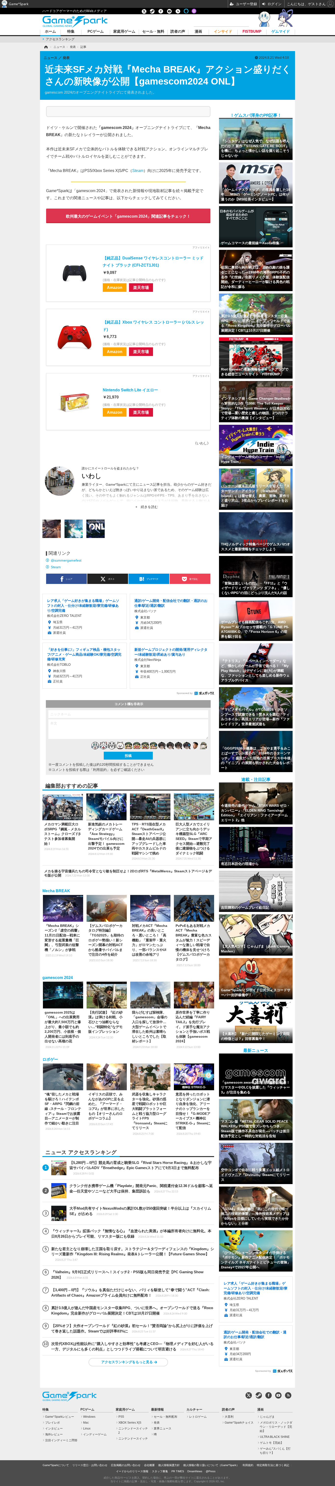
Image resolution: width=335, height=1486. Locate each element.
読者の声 (177, 31)
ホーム (50, 31)
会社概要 (149, 1465)
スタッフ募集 (160, 1471)
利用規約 (248, 1465)
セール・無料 (153, 31)
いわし (92, 476)
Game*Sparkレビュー (59, 1416)
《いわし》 (201, 443)
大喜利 (229, 1416)
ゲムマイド (280, 31)
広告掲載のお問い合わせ (126, 1465)
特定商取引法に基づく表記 (273, 1465)
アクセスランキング (60, 39)
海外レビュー (54, 1434)
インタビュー (54, 1428)
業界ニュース (162, 1428)
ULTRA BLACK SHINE (275, 1437)
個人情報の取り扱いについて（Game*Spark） (211, 1465)
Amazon (114, 287)
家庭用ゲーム (124, 31)
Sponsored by (185, 693)
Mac (86, 1422)
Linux (86, 1428)
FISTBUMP (252, 31)
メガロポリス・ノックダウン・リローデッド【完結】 (276, 1427)
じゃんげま (267, 1416)
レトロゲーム (198, 1416)
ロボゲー (50, 1059)
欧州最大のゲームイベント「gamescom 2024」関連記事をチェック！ (128, 216)
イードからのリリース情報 (132, 1471)
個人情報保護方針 (169, 1465)
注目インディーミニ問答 (61, 1440)
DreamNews (194, 1471)
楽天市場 (141, 287)
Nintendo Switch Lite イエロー (130, 390)
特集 (71, 31)
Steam (137, 170)
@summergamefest (66, 560)
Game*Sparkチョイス (239, 1422)
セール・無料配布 (165, 1416)
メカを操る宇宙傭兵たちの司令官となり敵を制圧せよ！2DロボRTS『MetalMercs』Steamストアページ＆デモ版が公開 (128, 873)
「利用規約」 (100, 770)
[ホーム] (45, 47)
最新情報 (157, 1409)
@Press (211, 1471)
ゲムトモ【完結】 (271, 1442)
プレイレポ (52, 1422)
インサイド (223, 31)
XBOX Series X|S (129, 1422)
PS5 (121, 1416)
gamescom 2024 (57, 978)
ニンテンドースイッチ (133, 1438)
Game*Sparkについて (56, 1465)
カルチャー (194, 1409)
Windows (89, 1416)
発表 (157, 1422)
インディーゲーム (95, 1434)
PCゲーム (96, 31)
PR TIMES (177, 1471)
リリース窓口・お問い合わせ (89, 1465)
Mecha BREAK (56, 891)
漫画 (198, 31)
